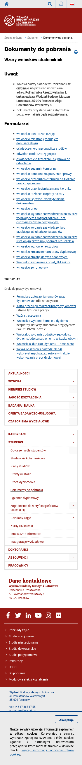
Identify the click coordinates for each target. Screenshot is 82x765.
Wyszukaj (50, 4)
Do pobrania (17, 673)
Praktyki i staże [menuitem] (20, 474)
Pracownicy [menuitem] (18, 565)
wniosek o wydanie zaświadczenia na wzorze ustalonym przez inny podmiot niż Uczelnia (46, 239)
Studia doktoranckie (22, 648)
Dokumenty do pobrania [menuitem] (26, 490)
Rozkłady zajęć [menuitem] (20, 518)
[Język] (72, 4)
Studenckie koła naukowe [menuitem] (27, 458)
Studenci (32, 38)
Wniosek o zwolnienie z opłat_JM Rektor (43, 262)
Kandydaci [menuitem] (17, 434)
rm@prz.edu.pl (27, 710)
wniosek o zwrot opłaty (32, 267)
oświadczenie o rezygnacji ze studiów (41, 148)
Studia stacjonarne (21, 636)
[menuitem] (73, 389)
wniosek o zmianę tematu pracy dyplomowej (46, 251)
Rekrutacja (16, 661)
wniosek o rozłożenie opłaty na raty (40, 194)
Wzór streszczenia (28, 315)
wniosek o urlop (27, 208)
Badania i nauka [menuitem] (21, 405)
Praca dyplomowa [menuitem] (22, 482)
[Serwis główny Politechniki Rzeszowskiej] (7, 4)
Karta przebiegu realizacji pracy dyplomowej (46, 306)
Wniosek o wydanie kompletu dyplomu (42, 321)
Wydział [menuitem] (15, 381)
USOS (12, 667)
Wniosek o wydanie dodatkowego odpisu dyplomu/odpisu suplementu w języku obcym (46, 336)
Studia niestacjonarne (23, 642)
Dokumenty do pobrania (58, 38)
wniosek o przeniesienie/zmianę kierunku (44, 188)
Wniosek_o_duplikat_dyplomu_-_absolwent (45, 344)
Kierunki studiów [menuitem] (22, 389)
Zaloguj (61, 4)
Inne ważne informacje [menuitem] (25, 534)
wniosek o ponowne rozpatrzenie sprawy (44, 174)
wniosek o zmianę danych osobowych (42, 257)
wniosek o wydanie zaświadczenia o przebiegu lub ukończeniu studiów (40, 229)
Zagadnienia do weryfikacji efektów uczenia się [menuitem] (34, 508)
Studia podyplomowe (23, 655)
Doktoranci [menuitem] (18, 549)
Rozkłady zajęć (19, 630)
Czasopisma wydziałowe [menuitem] (28, 421)
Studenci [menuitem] (15, 442)
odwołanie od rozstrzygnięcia (36, 154)
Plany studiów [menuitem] (20, 466)
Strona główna (13, 38)
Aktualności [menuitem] (19, 373)
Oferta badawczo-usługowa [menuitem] (32, 413)
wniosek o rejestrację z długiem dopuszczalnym (37, 141)
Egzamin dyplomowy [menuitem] (24, 498)
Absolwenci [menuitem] (18, 557)
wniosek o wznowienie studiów (37, 246)
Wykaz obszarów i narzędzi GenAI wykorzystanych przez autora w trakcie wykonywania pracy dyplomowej (43, 353)
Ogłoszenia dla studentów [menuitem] (28, 450)
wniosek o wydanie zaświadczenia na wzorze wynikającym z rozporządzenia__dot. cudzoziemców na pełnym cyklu (46, 218)
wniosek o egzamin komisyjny (36, 168)
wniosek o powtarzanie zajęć (35, 134)
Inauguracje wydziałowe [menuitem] (27, 541)
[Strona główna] (25, 20)
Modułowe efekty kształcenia (28, 679)
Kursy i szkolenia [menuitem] (21, 526)
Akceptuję (66, 720)
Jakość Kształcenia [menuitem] (25, 397)
